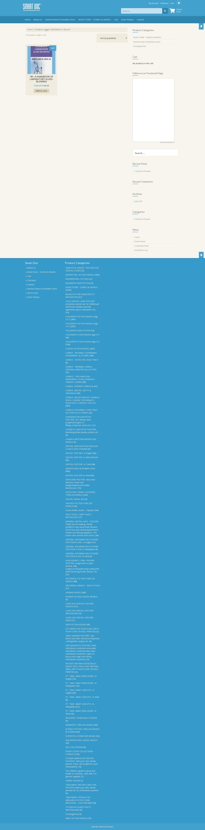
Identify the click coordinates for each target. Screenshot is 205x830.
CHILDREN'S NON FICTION (78, 330)
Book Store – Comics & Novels (41, 272)
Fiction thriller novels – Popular (79, 510)
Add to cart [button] (41, 90)
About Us (38, 19)
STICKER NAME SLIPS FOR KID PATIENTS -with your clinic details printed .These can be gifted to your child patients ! (82, 762)
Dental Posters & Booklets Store (60, 19)
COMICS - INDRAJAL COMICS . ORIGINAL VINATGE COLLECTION (81, 368)
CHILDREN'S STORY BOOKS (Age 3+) (82, 334)
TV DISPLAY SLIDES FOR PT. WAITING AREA (78, 808)
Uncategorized (139, 46)
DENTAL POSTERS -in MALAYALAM (82, 457)
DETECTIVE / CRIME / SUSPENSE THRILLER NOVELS (80, 493)
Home (27, 19)
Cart (172, 3)
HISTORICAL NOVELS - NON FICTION (83, 585)
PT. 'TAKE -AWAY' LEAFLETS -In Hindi (82, 697)
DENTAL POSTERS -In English (79, 453)
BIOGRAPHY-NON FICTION (78, 283)
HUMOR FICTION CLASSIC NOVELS (82, 596)
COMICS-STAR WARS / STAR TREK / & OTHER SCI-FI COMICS (82, 411)
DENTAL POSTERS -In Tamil (78, 464)
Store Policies (127, 19)
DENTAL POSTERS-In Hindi (78, 475)
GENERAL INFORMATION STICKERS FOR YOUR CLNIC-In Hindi (82, 555)
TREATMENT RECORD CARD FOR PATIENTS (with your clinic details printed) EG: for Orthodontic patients (82, 787)
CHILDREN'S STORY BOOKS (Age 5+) (82, 341)
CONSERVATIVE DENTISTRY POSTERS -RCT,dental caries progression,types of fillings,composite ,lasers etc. (78, 421)
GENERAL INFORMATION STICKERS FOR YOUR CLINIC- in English (82, 541)
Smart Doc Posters (143, 171)
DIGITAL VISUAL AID (75, 499)
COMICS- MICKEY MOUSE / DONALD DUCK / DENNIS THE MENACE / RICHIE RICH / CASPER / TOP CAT (82, 400)
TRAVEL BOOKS (73, 780)
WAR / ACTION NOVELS (76, 818)
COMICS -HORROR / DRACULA (79, 386)
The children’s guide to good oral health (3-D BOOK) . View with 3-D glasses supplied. (81, 774)
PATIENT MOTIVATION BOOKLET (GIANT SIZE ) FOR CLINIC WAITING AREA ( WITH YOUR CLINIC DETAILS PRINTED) (82, 667)
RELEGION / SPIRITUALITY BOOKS (81, 718)
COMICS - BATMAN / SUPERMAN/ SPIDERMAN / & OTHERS (81, 354)
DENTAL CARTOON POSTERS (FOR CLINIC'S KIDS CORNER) (82, 447)
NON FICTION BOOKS (76, 624)
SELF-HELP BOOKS (74, 747)
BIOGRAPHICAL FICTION (77, 279)
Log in (137, 237)
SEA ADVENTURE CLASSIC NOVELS (81, 740)
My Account (154, 3)
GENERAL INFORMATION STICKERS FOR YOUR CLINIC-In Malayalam (82, 548)
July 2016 (138, 201)
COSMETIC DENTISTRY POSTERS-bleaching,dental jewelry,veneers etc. (82, 431)
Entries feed (140, 241)
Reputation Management (167, 142)
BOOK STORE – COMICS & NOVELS (94, 19)
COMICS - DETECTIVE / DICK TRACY (82, 359)
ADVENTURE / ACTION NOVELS (80, 274)
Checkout (164, 3)
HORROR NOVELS (74, 592)
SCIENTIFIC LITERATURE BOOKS (80, 736)
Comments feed (141, 246)
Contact (140, 19)
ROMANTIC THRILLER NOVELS (80, 725)
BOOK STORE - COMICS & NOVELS (147, 37)
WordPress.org (141, 250)
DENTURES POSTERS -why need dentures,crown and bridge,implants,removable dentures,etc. (80, 483)
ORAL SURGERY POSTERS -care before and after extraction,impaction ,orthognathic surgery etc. (82, 638)
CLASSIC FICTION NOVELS (78, 348)
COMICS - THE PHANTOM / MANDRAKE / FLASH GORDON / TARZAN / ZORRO (80, 379)
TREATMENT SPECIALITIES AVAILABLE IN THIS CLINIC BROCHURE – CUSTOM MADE (79, 800)
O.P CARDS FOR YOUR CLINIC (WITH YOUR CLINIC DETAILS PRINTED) (82, 630)
